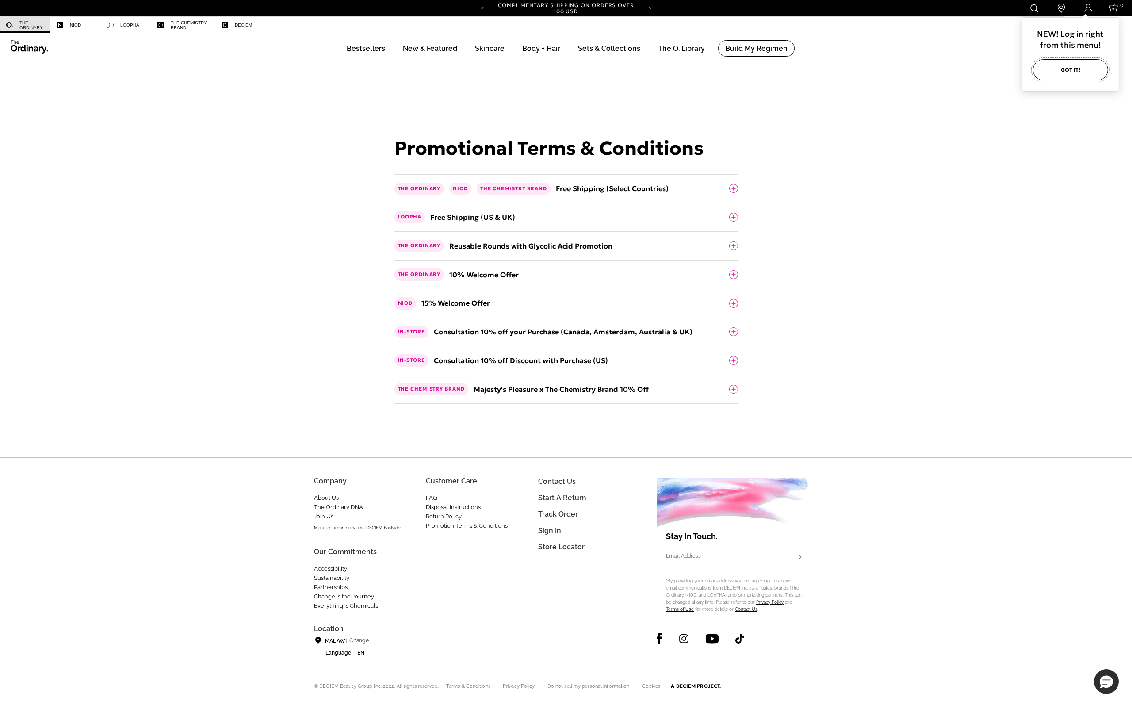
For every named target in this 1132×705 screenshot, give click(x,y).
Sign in (549, 530)
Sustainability (331, 578)
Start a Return (562, 498)
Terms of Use (680, 609)
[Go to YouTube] (712, 638)
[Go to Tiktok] (739, 638)
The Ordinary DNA (338, 507)
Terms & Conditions (468, 686)
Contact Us (746, 609)
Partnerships (331, 587)
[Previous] (482, 7)
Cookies (651, 686)
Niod (75, 25)
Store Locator (561, 547)
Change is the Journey (344, 596)
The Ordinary (31, 25)
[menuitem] (25, 25)
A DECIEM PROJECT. (696, 686)
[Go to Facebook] (659, 638)
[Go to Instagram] (683, 638)
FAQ (431, 497)
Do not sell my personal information (588, 686)
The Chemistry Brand (189, 25)
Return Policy (444, 516)
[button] (430, 48)
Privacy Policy (770, 602)
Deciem (243, 25)
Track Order (558, 514)
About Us (326, 497)
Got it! (1070, 69)
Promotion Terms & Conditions (467, 525)
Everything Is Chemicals (346, 605)
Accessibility (330, 568)
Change (358, 640)
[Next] (650, 7)
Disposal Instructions (453, 507)
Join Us (323, 516)
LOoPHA (129, 25)
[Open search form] (1034, 8)
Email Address (683, 556)
